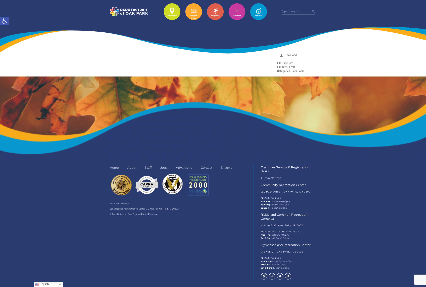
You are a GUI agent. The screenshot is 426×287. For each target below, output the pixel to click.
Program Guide (193, 17)
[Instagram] (272, 276)
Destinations (172, 15)
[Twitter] (280, 276)
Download (291, 55)
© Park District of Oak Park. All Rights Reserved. (134, 214)
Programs (215, 15)
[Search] (313, 11)
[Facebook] (264, 276)
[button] (4, 21)
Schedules (237, 15)
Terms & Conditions (119, 203)
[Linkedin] (288, 276)
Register (258, 15)
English (44, 284)
